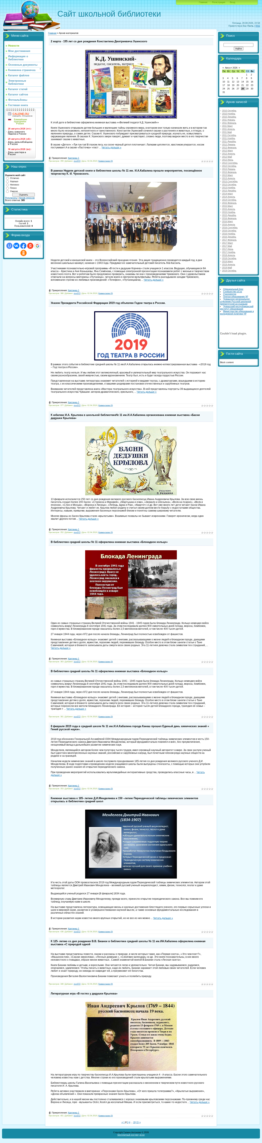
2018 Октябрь (229, 258)
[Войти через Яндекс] (30, 246)
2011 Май (227, 132)
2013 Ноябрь (228, 187)
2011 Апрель (228, 129)
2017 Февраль (229, 240)
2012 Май (227, 157)
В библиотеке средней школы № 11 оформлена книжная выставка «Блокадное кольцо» (109, 541)
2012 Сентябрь (230, 163)
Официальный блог (233, 289)
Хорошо (14, 181)
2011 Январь (228, 120)
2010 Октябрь (229, 110)
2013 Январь (228, 169)
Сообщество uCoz (232, 291)
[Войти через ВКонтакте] (16, 246)
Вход (232, 2)
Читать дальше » (111, 147)
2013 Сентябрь (230, 181)
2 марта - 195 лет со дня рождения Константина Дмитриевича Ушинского (99, 41)
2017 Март (227, 243)
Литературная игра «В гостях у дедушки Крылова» (84, 993)
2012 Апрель (228, 153)
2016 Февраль (229, 218)
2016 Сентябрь (230, 227)
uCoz (142, 1135)
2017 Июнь (227, 249)
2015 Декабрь (229, 215)
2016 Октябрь (229, 230)
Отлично (14, 178)
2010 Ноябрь (228, 113)
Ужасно (14, 191)
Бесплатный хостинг (128, 1135)
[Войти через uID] (9, 246)
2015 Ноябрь (228, 212)
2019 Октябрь (229, 270)
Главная (203, 2)
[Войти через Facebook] (23, 246)
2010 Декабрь (229, 117)
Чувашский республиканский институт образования (236, 307)
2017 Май (227, 246)
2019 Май (227, 267)
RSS (257, 26)
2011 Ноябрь (228, 138)
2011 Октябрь (229, 135)
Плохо (13, 188)
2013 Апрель (228, 178)
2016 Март (227, 221)
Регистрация (218, 2)
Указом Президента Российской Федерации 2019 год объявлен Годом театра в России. (108, 302)
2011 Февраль (229, 123)
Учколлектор (229, 294)
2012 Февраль (229, 147)
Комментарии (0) (105, 161)
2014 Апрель (228, 197)
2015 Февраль (229, 203)
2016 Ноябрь (228, 233)
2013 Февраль (229, 172)
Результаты (11, 198)
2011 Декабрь (229, 141)
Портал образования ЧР (235, 296)
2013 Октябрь (229, 184)
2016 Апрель (228, 224)
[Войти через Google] (37, 246)
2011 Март (227, 126)
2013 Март (227, 175)
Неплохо (14, 184)
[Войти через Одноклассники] (23, 253)
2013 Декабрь (229, 190)
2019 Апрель (228, 264)
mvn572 (77, 161)
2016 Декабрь (229, 237)
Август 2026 (231, 67)
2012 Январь (228, 144)
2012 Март (227, 150)
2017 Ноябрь (228, 252)
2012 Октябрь (229, 166)
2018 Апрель (228, 255)
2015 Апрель (228, 209)
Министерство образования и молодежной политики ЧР (237, 312)
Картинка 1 (73, 158)
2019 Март (227, 261)
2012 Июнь (227, 160)
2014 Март (227, 193)
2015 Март (227, 206)
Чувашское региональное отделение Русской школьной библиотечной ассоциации (235, 301)
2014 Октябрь (229, 200)
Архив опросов (27, 198)
